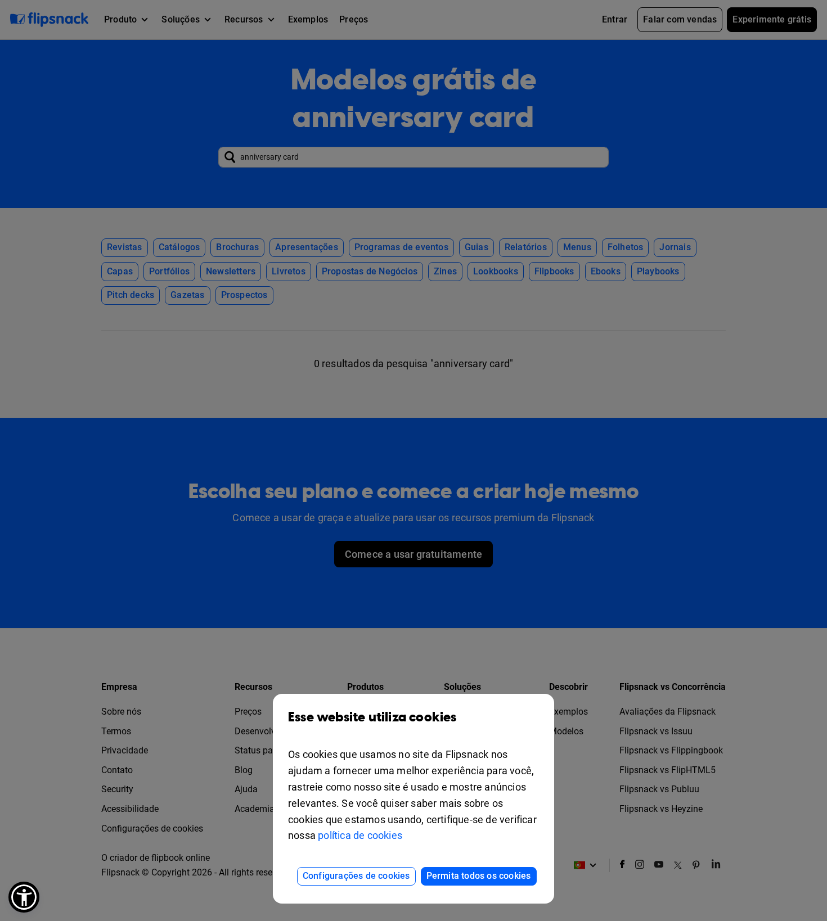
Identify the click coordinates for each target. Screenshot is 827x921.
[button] (24, 897)
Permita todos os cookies (478, 875)
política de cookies (360, 835)
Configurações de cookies (356, 875)
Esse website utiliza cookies (372, 717)
